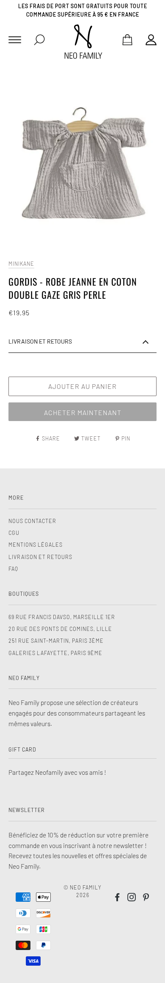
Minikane (21, 264)
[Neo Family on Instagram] (131, 898)
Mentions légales (35, 545)
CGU (13, 533)
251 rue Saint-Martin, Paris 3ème (56, 641)
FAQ (13, 569)
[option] (82, 161)
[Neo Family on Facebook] (117, 898)
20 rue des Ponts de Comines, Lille (60, 629)
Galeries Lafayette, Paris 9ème (55, 653)
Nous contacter (32, 521)
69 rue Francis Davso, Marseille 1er (61, 617)
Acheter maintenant (82, 412)
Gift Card (22, 749)
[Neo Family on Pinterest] (146, 898)
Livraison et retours (40, 557)
